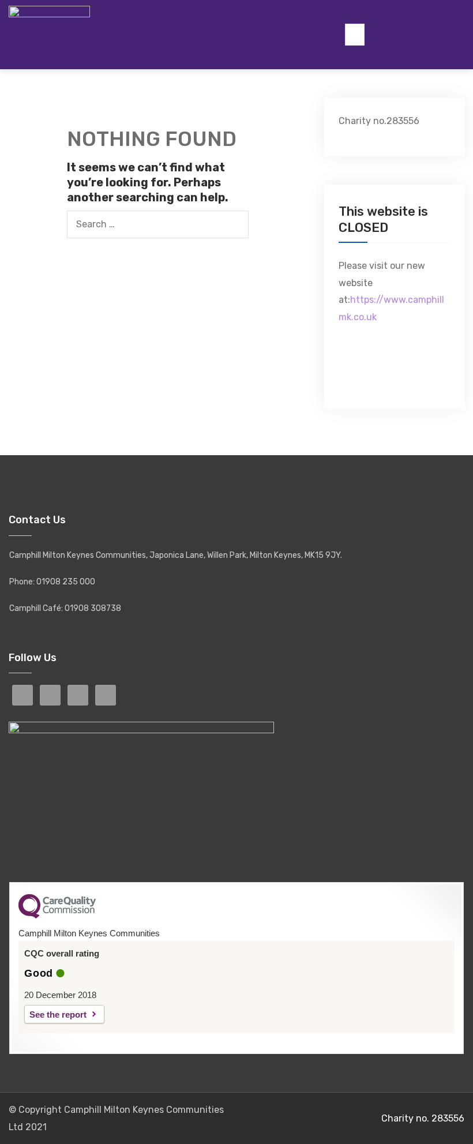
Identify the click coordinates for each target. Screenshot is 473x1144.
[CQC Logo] (57, 915)
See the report (58, 1014)
